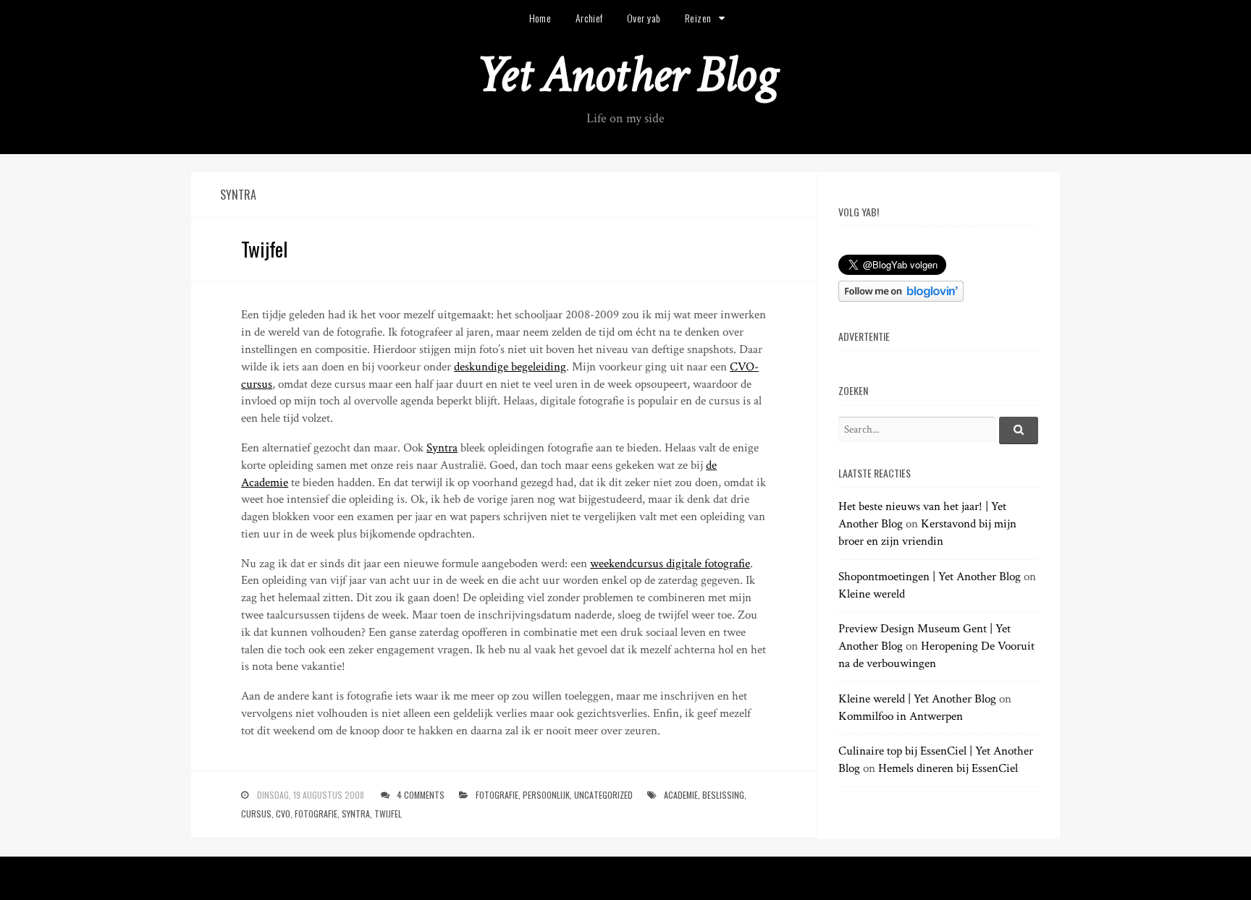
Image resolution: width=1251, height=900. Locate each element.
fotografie (497, 795)
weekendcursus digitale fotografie (670, 564)
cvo (283, 813)
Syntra (442, 448)
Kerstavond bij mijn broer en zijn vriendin (927, 532)
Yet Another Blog (626, 75)
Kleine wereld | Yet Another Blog (917, 699)
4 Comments (421, 795)
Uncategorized (603, 795)
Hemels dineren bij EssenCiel (948, 768)
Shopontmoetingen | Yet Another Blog (929, 577)
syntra (356, 813)
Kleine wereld (871, 594)
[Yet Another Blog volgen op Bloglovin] (901, 298)
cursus (256, 813)
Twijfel (264, 248)
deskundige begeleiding (510, 367)
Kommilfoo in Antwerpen (900, 716)
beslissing (723, 795)
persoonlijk (546, 795)
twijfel (388, 813)
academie (681, 795)
